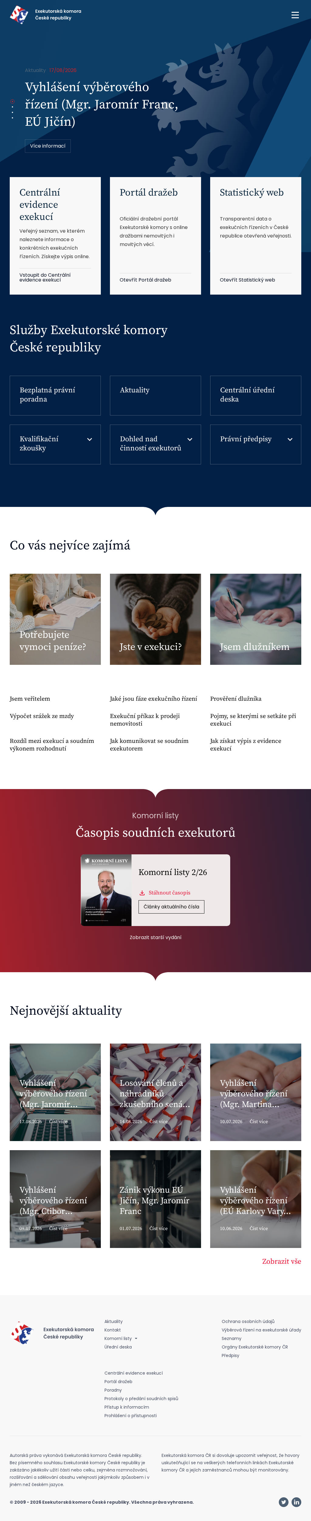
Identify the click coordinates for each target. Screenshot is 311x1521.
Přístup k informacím (126, 1407)
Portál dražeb (118, 1382)
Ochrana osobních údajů (248, 1321)
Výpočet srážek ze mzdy (42, 716)
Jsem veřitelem (30, 699)
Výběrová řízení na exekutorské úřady (261, 1330)
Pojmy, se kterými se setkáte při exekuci (253, 720)
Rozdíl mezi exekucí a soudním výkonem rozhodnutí (52, 745)
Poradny (113, 1390)
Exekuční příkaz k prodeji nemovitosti (145, 720)
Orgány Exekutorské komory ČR (255, 1347)
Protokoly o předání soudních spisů (141, 1399)
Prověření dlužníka (235, 699)
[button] (295, 15)
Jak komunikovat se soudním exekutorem (149, 745)
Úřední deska (118, 1347)
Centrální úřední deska (247, 395)
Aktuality (134, 390)
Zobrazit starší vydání (156, 937)
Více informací (48, 145)
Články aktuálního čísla (171, 906)
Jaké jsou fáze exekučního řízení (153, 699)
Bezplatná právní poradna (47, 395)
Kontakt (112, 1330)
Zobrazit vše (281, 1261)
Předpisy (230, 1355)
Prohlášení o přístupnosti (130, 1416)
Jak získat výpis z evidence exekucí (245, 745)
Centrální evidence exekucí (133, 1373)
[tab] (12, 101)
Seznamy (231, 1338)
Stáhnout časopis (169, 892)
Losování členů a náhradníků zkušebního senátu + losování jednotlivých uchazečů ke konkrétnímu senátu (96, 122)
